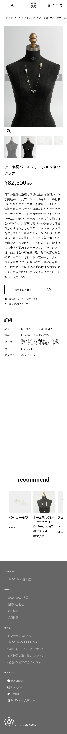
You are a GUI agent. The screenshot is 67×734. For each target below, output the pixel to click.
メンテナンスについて (21, 636)
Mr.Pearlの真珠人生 (23, 700)
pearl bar (15, 17)
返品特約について (18, 304)
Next (58, 77)
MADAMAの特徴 (17, 597)
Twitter (15, 694)
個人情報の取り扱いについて (25, 655)
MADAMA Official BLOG (22, 642)
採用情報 (13, 617)
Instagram (17, 687)
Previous (9, 77)
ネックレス (29, 17)
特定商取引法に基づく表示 (24, 662)
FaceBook (17, 680)
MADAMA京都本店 (19, 579)
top (6, 17)
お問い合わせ (15, 604)
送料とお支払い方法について (25, 649)
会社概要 (13, 611)
